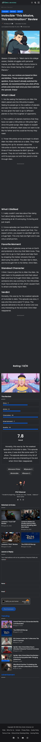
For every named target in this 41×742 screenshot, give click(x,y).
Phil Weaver (7, 23)
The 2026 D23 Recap (28, 544)
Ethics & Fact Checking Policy (20, 733)
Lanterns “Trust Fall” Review (8, 522)
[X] (20, 500)
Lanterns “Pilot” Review (9, 544)
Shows (20, 11)
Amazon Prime (14, 469)
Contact (18, 730)
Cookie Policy (35, 730)
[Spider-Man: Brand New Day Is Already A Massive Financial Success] (6, 649)
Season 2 (26, 473)
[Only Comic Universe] (9, 2)
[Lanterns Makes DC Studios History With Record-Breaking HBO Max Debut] (30, 515)
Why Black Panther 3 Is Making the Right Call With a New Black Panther (25, 665)
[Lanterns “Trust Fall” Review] (10, 515)
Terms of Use (6, 733)
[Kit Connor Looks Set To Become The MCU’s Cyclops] (6, 641)
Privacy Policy (26, 730)
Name (3, 583)
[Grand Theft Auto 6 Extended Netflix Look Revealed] (6, 624)
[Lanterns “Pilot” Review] (10, 537)
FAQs (3, 730)
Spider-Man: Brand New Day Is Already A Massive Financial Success (26, 648)
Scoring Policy (34, 733)
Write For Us (10, 730)
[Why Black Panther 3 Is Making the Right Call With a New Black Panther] (6, 667)
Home (4, 7)
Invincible (5, 11)
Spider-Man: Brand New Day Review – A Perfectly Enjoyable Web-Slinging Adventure (26, 657)
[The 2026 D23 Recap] (30, 537)
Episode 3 (28, 469)
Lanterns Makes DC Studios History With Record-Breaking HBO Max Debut (29, 524)
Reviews (10, 7)
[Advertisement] (20, 186)
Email (3, 591)
